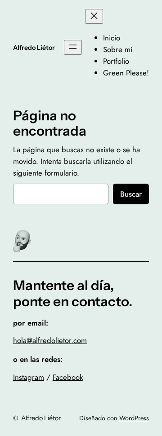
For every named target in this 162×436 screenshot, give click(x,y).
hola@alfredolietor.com (50, 340)
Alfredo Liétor (34, 48)
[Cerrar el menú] (94, 16)
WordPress (134, 418)
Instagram (28, 377)
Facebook (68, 377)
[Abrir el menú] (73, 47)
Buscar (131, 194)
